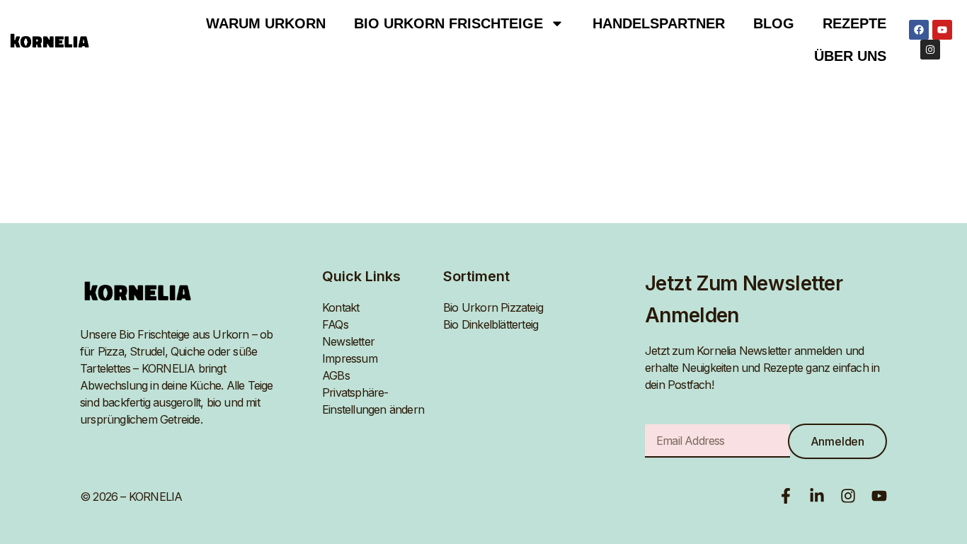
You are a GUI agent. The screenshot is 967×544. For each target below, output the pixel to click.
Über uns (850, 56)
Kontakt (340, 307)
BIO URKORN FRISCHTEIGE (448, 23)
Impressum (349, 358)
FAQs (335, 324)
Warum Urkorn (266, 23)
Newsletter (348, 341)
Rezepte (854, 23)
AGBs (336, 375)
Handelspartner (659, 23)
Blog (773, 23)
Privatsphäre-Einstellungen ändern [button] (373, 400)
